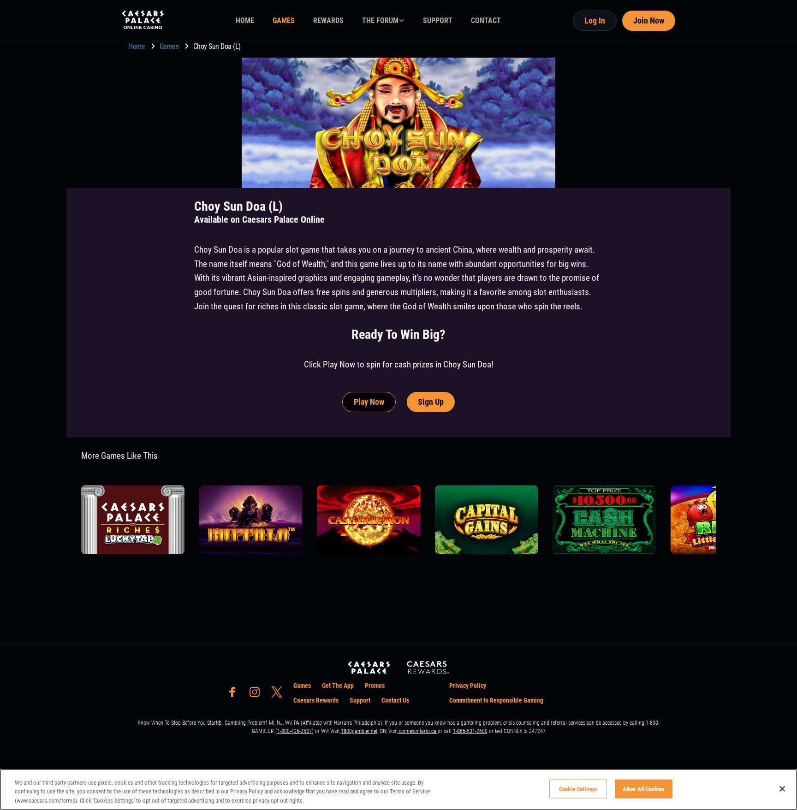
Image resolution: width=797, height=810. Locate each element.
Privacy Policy (467, 685)
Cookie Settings (578, 788)
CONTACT (486, 20)
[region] (398, 789)
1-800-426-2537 (294, 731)
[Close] (782, 789)
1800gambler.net (359, 731)
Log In (594, 20)
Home (137, 46)
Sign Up (431, 402)
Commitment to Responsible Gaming (496, 700)
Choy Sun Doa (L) (217, 46)
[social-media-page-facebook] (235, 694)
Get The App (338, 685)
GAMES (284, 20)
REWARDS (328, 20)
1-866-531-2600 (470, 731)
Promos (375, 685)
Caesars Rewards (316, 700)
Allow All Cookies (643, 788)
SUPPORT (437, 20)
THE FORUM (380, 20)
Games (170, 46)
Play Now (369, 402)
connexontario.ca (418, 731)
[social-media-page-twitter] (279, 694)
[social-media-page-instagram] (257, 694)
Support (360, 700)
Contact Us (395, 700)
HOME (245, 20)
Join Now (648, 20)
